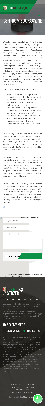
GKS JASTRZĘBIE (13, 291)
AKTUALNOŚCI (16, 385)
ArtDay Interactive (28, 397)
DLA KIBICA (29, 387)
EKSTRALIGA (16, 387)
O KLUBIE (30, 385)
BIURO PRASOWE (22, 390)
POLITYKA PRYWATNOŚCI (22, 392)
